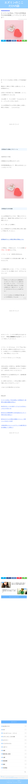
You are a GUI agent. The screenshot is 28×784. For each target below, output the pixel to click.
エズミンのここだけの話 (5, 10)
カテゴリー (14, 740)
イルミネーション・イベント (14, 733)
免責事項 (18, 780)
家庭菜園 (14, 760)
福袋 (14, 764)
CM (14, 729)
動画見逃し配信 (14, 753)
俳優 (14, 750)
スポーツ (14, 747)
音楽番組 (14, 767)
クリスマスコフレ (14, 743)
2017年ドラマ (14, 726)
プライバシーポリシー (11, 780)
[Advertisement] (14, 58)
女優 (14, 757)
